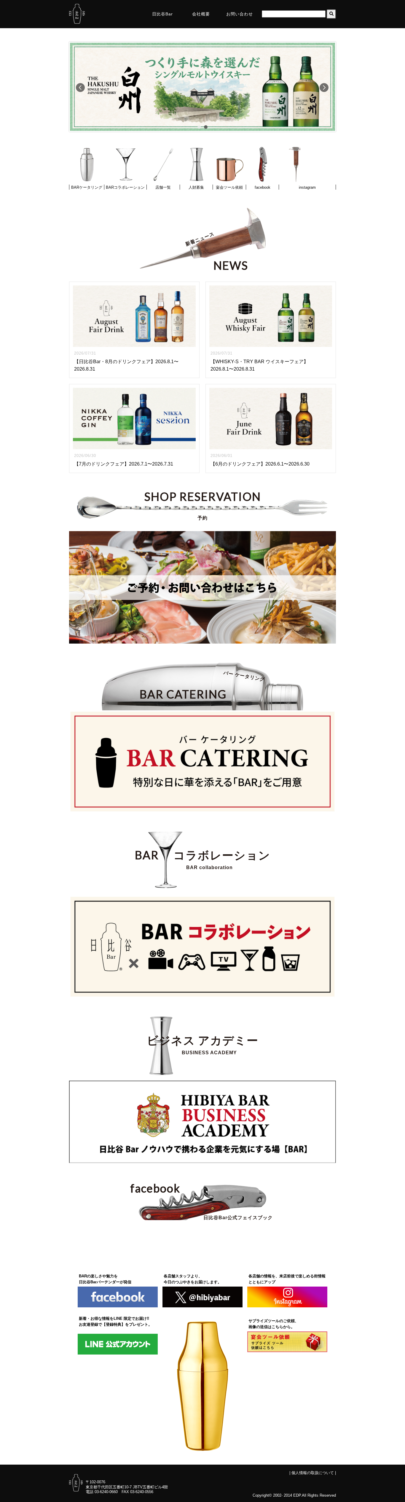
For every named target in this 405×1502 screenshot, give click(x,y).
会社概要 (201, 14)
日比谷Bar (162, 14)
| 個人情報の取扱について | (312, 1473)
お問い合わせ (239, 14)
